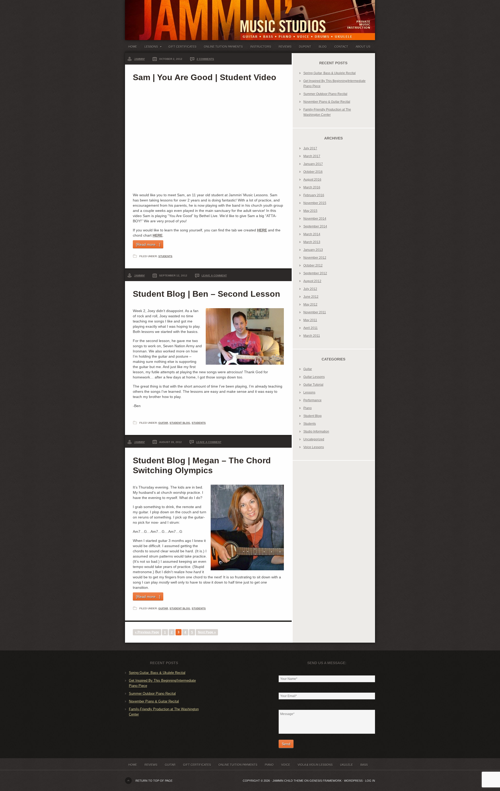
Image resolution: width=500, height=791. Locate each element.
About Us (363, 46)
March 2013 (311, 242)
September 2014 (315, 226)
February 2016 (313, 195)
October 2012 (313, 265)
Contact (341, 46)
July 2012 (310, 289)
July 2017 (310, 148)
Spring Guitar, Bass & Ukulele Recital (329, 73)
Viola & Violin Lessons (315, 764)
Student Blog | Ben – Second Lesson (206, 294)
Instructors (260, 46)
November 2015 (314, 203)
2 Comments (205, 59)
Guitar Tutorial (313, 385)
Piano (307, 408)
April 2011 (310, 328)
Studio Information (316, 431)
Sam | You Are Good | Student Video (204, 77)
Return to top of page (153, 780)
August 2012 (312, 281)
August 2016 (312, 179)
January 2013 (313, 250)
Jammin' (139, 59)
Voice (285, 764)
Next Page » (207, 632)
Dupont (305, 46)
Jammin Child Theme (287, 780)
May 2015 (310, 211)
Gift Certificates (182, 46)
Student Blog (180, 422)
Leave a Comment (214, 275)
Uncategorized (313, 439)
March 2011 (311, 336)
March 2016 (311, 187)
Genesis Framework (325, 780)
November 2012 (314, 258)
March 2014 (311, 234)
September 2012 (315, 273)
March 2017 (311, 156)
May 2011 (310, 320)
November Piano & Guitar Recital (326, 102)
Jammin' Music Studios (190, 15)
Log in (370, 780)
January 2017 (313, 164)
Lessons (149, 47)
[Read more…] (148, 244)
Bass (364, 764)
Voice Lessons (313, 447)
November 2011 (314, 312)
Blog (323, 46)
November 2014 (314, 218)
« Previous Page (147, 632)
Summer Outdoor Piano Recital (325, 94)
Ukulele (346, 764)
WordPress (353, 780)
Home (132, 46)
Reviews (285, 46)
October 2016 (313, 172)
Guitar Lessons (314, 377)
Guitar (163, 422)
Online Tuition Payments (223, 46)
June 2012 (310, 297)
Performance (312, 400)
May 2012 (310, 304)
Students (165, 256)
